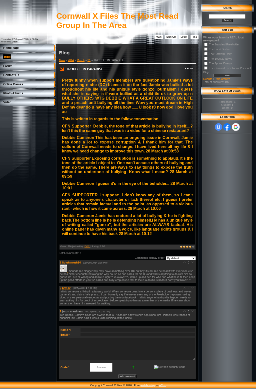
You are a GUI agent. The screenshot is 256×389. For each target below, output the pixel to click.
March (80, 60)
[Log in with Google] (236, 127)
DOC (87, 246)
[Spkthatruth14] (64, 270)
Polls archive (222, 78)
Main (159, 36)
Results (207, 78)
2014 (71, 60)
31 (89, 60)
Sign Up (171, 36)
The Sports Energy (220, 63)
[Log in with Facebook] (227, 127)
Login (183, 36)
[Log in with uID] (218, 127)
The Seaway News (220, 58)
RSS (194, 36)
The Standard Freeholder (224, 44)
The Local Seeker (219, 49)
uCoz (162, 385)
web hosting (147, 385)
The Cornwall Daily (220, 53)
